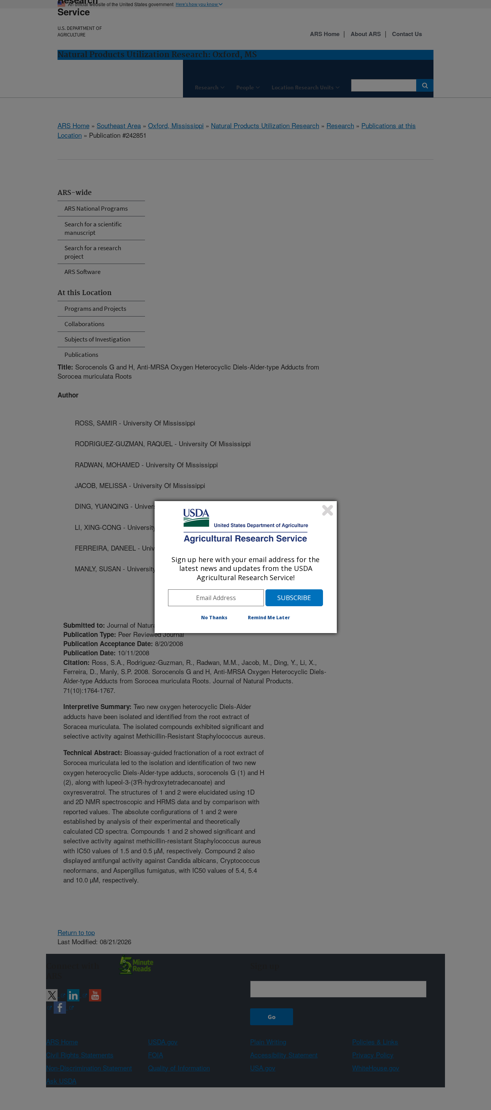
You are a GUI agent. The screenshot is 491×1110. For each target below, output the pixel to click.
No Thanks (214, 617)
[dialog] (246, 567)
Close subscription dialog (327, 510)
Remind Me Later (269, 617)
